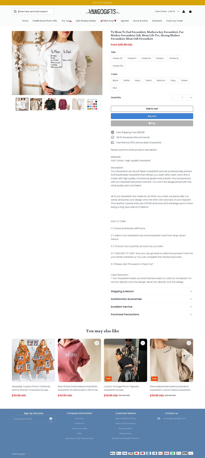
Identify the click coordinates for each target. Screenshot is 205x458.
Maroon (161, 80)
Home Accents (140, 20)
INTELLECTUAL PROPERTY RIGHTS (125, 438)
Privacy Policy (126, 433)
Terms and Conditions (125, 423)
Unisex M (146, 58)
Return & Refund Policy (125, 418)
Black (115, 80)
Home (25, 20)
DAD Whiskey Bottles (86, 20)
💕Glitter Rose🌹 (108, 20)
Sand (148, 80)
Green (184, 80)
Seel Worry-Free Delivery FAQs (79, 438)
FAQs (79, 433)
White (127, 80)
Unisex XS (117, 58)
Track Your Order (174, 20)
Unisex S (132, 58)
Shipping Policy (125, 428)
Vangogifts (21, 454)
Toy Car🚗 (66, 20)
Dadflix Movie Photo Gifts (45, 20)
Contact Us (79, 423)
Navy (137, 80)
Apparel (125, 20)
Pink (115, 88)
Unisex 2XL (118, 65)
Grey (173, 80)
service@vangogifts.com (174, 418)
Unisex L (160, 58)
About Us (79, 418)
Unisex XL (174, 58)
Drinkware (157, 20)
